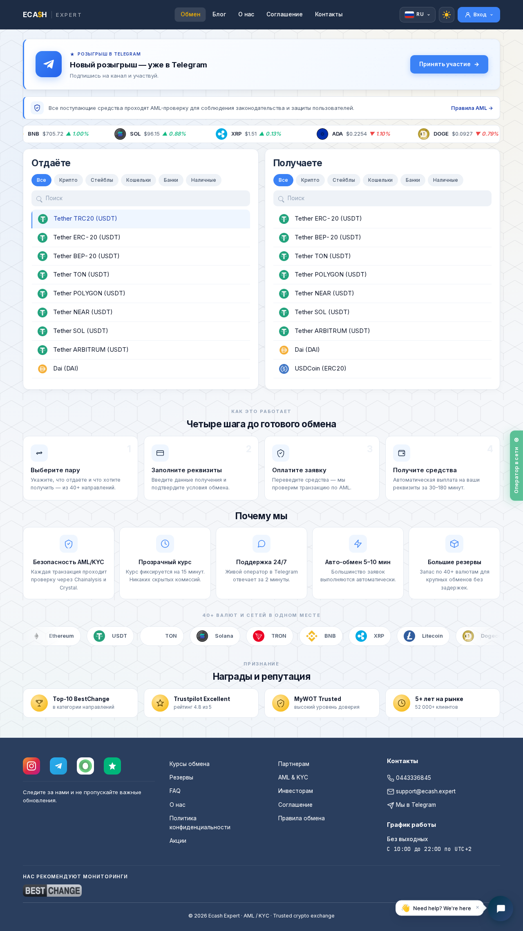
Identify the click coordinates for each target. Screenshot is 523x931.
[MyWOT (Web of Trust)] (85, 766)
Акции (178, 840)
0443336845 (412, 778)
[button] (440, 908)
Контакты (329, 14)
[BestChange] (52, 890)
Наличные (203, 180)
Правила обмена (301, 818)
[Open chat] (500, 908)
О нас (246, 14)
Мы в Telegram (415, 805)
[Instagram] (31, 766)
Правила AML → (472, 108)
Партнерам (293, 764)
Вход (480, 14)
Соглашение (284, 14)
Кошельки (138, 180)
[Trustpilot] (112, 766)
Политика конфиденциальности (200, 822)
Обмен (190, 14)
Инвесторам (295, 791)
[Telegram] (58, 766)
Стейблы (102, 180)
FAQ (175, 791)
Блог (219, 14)
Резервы (181, 777)
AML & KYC (293, 777)
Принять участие (445, 64)
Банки (171, 180)
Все (41, 180)
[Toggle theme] (446, 14)
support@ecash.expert (425, 791)
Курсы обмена (190, 764)
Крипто (68, 180)
